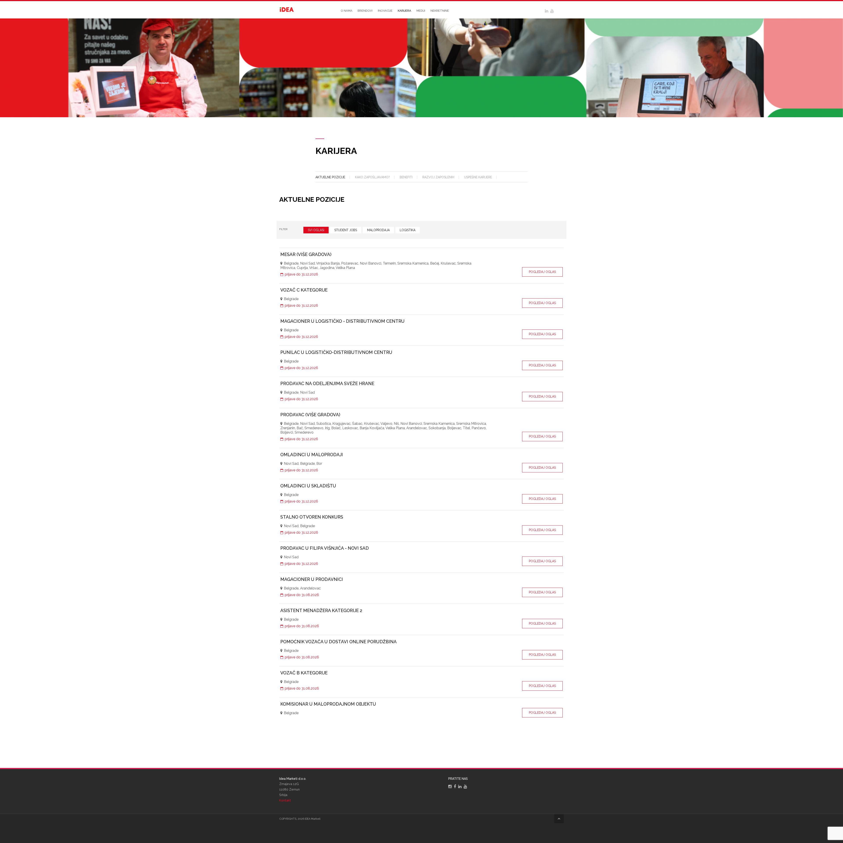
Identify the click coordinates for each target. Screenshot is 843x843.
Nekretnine (440, 10)
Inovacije (385, 10)
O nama (346, 10)
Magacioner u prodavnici (311, 579)
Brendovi (365, 10)
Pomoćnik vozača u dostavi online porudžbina (338, 641)
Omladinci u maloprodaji (311, 454)
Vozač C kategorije (304, 290)
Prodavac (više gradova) (310, 414)
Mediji (420, 10)
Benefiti (406, 177)
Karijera (404, 10)
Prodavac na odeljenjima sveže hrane (327, 383)
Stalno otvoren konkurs (311, 517)
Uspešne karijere (478, 177)
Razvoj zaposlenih (438, 177)
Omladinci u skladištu (308, 485)
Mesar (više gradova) (305, 254)
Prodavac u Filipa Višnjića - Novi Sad (324, 548)
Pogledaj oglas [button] (542, 272)
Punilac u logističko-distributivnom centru (336, 352)
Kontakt (285, 800)
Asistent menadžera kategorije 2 (321, 610)
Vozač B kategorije (304, 672)
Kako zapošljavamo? (372, 177)
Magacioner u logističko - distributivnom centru (342, 321)
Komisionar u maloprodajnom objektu (328, 704)
